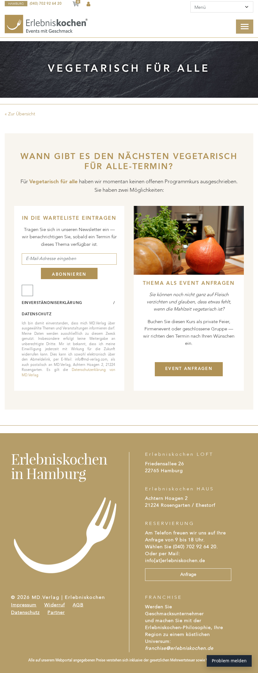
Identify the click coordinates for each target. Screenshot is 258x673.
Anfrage (188, 574)
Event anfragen (188, 369)
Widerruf (54, 605)
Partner (56, 612)
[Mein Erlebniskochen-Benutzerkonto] (88, 4)
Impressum (23, 605)
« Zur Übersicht (20, 114)
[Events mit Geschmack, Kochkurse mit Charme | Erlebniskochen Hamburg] (47, 24)
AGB (78, 605)
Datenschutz (25, 612)
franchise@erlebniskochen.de (179, 648)
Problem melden (229, 661)
